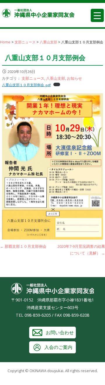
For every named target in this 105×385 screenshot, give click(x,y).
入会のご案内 (58, 347)
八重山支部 (55, 78)
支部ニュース (33, 78)
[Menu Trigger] (97, 15)
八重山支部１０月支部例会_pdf (26, 85)
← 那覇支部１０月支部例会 (23, 246)
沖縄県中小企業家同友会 (38, 15)
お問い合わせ (60, 332)
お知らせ (74, 78)
